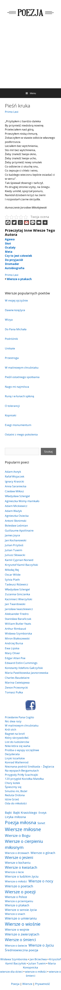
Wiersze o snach (15, 914)
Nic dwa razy (13, 721)
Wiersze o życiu (41, 945)
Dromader (12, 264)
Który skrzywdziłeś (16, 738)
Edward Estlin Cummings (21, 663)
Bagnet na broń (15, 734)
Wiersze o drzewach (17, 853)
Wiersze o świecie (16, 945)
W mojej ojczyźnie (16, 300)
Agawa (10, 239)
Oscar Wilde (12, 574)
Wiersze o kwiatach (21, 867)
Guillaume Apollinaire (19, 530)
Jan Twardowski (15, 604)
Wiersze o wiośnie (23, 924)
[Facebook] (8, 222)
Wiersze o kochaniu (18, 863)
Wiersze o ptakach (19, 279)
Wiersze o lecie (14, 872)
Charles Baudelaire (17, 678)
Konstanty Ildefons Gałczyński (24, 668)
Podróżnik (11, 339)
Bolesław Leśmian (16, 525)
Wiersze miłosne (23, 829)
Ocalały (10, 247)
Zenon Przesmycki (16, 687)
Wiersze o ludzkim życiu (22, 876)
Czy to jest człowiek (18, 256)
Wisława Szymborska (18, 633)
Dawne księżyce (15, 310)
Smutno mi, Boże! (16, 791)
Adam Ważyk (13, 511)
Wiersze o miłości (16, 881)
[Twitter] (14, 222)
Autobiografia (14, 268)
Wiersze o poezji (20, 891)
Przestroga (12, 358)
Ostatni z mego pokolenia (21, 434)
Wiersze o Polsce (16, 897)
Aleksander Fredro (17, 614)
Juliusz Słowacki (15, 555)
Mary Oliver (12, 653)
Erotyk (43, 812)
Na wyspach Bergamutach (22, 770)
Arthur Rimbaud (15, 628)
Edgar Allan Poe (15, 658)
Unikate (10, 348)
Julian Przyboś (14, 545)
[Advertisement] (30, 56)
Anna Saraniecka (15, 486)
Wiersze (27, 984)
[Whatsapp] (20, 222)
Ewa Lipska (12, 648)
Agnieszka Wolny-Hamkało (22, 501)
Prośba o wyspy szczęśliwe (22, 750)
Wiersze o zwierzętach (22, 934)
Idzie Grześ (12, 799)
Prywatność (42, 984)
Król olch (10, 729)
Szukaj (48, 451)
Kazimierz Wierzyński (18, 599)
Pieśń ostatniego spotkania (22, 377)
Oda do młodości (16, 803)
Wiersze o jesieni (19, 857)
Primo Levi (11, 112)
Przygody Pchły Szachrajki (21, 775)
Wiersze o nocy (40, 881)
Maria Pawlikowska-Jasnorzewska (26, 673)
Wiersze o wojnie (17, 929)
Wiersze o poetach (19, 886)
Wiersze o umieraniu (21, 918)
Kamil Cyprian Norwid (19, 560)
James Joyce (12, 535)
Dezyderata (12, 754)
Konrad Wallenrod (16, 762)
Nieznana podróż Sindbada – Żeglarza (29, 766)
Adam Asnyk (13, 471)
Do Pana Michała (16, 329)
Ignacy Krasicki (14, 481)
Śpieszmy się (13, 787)
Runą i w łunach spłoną (19, 396)
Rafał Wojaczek (14, 476)
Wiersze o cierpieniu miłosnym (24, 844)
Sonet (41, 823)
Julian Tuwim (13, 550)
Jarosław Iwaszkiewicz (19, 609)
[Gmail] (26, 222)
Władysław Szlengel (17, 496)
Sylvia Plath (12, 579)
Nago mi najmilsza (17, 387)
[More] (45, 222)
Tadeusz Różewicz (16, 584)
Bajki (8, 812)
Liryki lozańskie (15, 758)
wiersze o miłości (36, 971)
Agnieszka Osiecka (17, 516)
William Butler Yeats (18, 623)
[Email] (39, 222)
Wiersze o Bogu (17, 835)
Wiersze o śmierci (20, 939)
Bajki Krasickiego (25, 812)
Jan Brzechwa (38, 959)
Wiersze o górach (43, 853)
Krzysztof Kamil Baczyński (21, 565)
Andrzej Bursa (14, 643)
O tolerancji (12, 406)
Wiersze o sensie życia (21, 910)
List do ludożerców (17, 742)
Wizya (9, 319)
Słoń (8, 243)
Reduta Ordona (15, 795)
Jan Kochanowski (15, 540)
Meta (8, 252)
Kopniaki (10, 415)
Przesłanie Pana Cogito (19, 717)
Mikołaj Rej (12, 570)
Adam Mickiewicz (16, 506)
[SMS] (32, 222)
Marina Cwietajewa (17, 682)
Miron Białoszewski (17, 638)
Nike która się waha (17, 746)
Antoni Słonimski (15, 521)
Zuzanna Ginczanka (17, 594)
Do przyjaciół (14, 260)
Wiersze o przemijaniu (19, 901)
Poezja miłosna (20, 822)
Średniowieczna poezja (21, 950)
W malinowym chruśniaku (22, 367)
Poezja (15, 984)
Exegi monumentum (18, 425)
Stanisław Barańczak (18, 619)
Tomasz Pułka (14, 692)
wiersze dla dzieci (11, 971)
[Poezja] (30, 12)
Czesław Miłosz (14, 491)
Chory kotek (12, 783)
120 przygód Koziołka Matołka (24, 779)
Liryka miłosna (15, 817)
